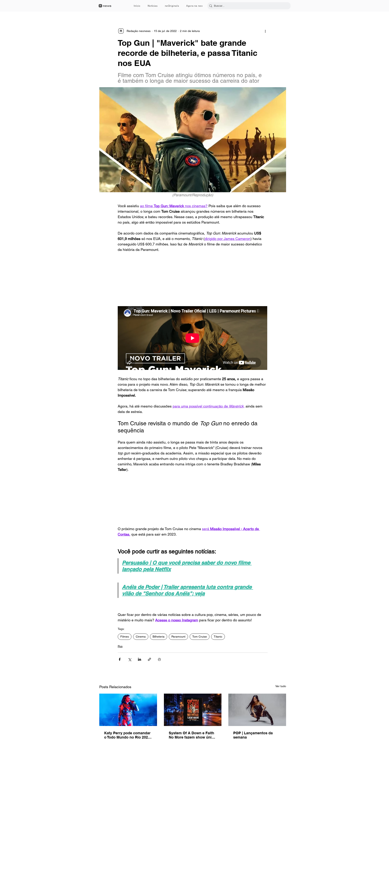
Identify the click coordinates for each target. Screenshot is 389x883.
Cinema (141, 636)
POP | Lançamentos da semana (253, 735)
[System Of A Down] (193, 710)
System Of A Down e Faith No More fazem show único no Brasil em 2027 (192, 735)
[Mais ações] (265, 31)
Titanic (218, 636)
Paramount (178, 636)
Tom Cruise (199, 636)
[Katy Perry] (128, 710)
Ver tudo (280, 686)
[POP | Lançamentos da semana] (257, 710)
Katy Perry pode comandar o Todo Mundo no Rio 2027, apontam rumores (127, 735)
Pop (120, 646)
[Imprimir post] (159, 659)
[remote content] (193, 279)
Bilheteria (159, 636)
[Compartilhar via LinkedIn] (139, 659)
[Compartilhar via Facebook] (120, 659)
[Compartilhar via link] (149, 659)
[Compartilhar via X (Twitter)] (129, 659)
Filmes (124, 636)
